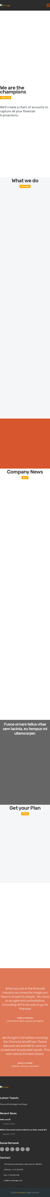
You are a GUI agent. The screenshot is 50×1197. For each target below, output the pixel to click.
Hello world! (7, 483)
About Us (5, 98)
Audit (25, 244)
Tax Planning (25, 206)
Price (25, 814)
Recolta (21, 1192)
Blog (25, 478)
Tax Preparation (25, 282)
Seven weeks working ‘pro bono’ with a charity (24, 693)
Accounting (25, 396)
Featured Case (8, 420)
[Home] (5, 5)
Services (25, 186)
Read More (4, 138)
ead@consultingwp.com (13, 1180)
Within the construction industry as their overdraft (23, 1130)
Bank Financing (25, 320)
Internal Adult (25, 358)
